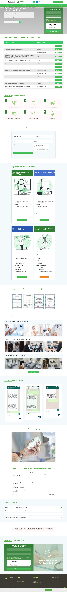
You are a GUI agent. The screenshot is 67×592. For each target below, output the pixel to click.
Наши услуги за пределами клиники (17, 321)
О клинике (50, 5)
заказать (58, 46)
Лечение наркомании (37, 5)
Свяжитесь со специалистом (12, 21)
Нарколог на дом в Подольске (24, 529)
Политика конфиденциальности (37, 582)
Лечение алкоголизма (9, 5)
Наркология (23, 5)
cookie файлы (23, 589)
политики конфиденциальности (52, 20)
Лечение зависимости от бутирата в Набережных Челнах (41, 528)
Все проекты (33, 372)
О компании (35, 580)
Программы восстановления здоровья (17, 339)
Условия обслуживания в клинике (16, 356)
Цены (60, 5)
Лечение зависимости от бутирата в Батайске (43, 529)
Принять (48, 589)
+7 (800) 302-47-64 (24, 1)
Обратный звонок (57, 1)
